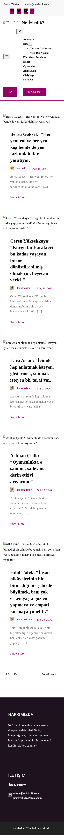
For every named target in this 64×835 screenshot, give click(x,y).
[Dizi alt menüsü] (30, 44)
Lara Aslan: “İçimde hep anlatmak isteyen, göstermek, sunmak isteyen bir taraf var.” (32, 370)
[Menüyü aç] (6, 56)
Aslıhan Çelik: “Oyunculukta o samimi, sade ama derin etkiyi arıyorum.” (28, 468)
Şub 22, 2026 (44, 619)
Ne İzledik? (33, 22)
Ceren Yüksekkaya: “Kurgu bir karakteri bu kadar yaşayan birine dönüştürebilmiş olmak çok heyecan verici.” (31, 260)
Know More (17, 197)
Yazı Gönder (34, 91)
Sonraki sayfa (51, 674)
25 (15, 674)
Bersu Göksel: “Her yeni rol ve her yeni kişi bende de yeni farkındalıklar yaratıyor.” (30, 147)
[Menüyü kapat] (19, 31)
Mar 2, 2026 (44, 388)
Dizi (25, 43)
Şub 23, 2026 (44, 490)
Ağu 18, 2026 (39, 168)
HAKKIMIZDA (20, 714)
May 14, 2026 (44, 288)
